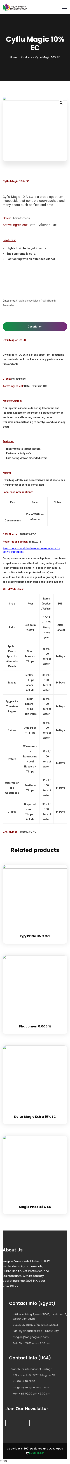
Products (26, 57)
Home (13, 57)
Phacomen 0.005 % (35, 1026)
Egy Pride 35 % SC (35, 936)
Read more (60, 865)
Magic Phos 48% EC (35, 1207)
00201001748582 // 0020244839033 (35, 1325)
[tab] (35, 326)
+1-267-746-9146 (24, 1381)
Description (35, 326)
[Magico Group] (15, 7)
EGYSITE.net (37, 1453)
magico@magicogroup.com (31, 1337)
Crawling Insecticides (28, 300)
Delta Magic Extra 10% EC (35, 1116)
